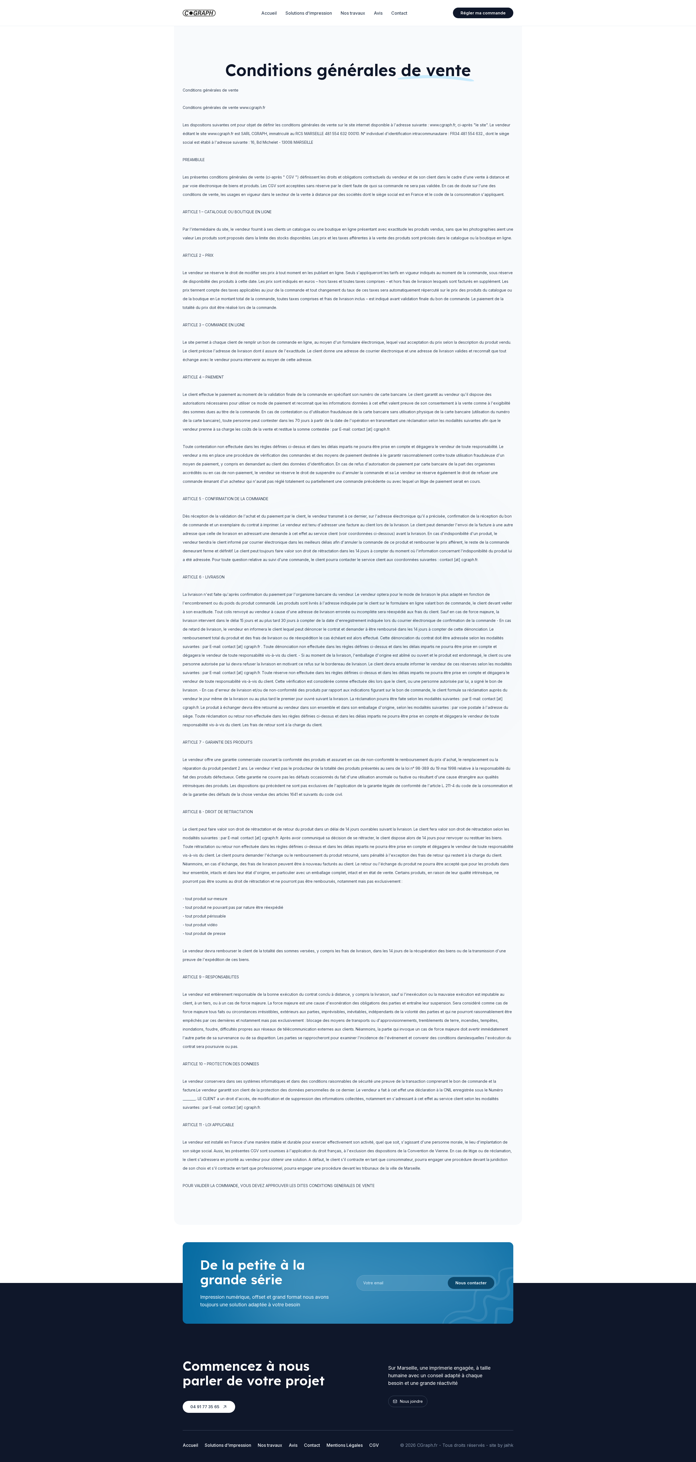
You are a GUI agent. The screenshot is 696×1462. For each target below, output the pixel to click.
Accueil (269, 13)
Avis (378, 13)
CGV (374, 1445)
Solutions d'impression (308, 13)
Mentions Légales (345, 1445)
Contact (399, 13)
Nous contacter (471, 1282)
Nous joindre (411, 1401)
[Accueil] (199, 13)
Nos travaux (353, 13)
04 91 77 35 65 (204, 1406)
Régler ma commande (483, 12)
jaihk (508, 1445)
